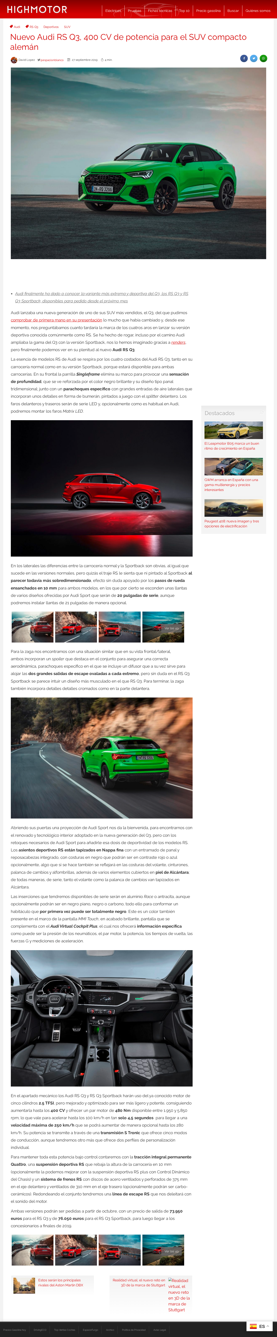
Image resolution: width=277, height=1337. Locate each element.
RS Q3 (34, 27)
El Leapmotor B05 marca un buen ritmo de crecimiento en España (232, 446)
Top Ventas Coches (64, 1329)
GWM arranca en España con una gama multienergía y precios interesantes (231, 485)
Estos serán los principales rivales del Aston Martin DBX (60, 1282)
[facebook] (244, 58)
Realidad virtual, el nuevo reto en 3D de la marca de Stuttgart (139, 1282)
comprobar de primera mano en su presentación (56, 320)
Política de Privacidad (134, 1329)
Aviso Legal (159, 1329)
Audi (17, 27)
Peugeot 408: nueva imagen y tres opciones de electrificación (232, 523)
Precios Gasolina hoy (14, 1329)
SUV (67, 27)
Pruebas (134, 11)
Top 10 (184, 11)
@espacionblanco (52, 60)
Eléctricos (113, 11)
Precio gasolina (208, 11)
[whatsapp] (263, 58)
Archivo (110, 1329)
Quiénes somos (258, 11)
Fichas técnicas (160, 11)
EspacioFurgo (90, 1329)
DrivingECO (40, 1329)
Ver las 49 (171, 628)
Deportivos (51, 27)
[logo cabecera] (37, 9)
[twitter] (254, 58)
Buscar (233, 11)
